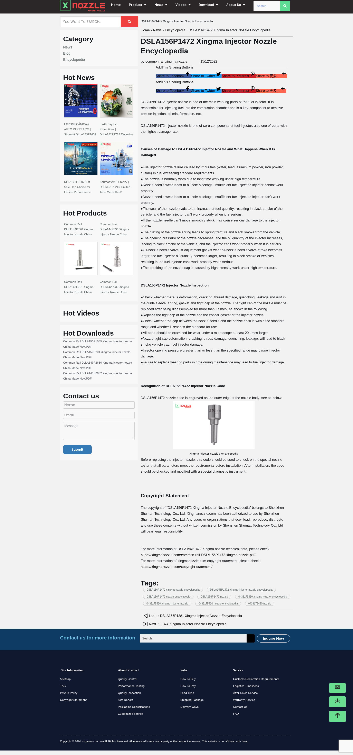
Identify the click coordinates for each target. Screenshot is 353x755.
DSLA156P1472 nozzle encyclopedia (168, 596)
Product (135, 5)
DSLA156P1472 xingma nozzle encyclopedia (173, 589)
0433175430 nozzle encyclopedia (218, 603)
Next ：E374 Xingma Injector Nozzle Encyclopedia (187, 624)
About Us (233, 5)
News (158, 5)
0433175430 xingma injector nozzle (167, 603)
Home (116, 5)
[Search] (285, 6)
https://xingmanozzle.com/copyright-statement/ (176, 567)
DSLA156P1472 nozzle (214, 596)
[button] (173, 76)
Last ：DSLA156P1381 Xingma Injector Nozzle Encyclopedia (195, 616)
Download (206, 5)
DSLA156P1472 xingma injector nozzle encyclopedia (241, 589)
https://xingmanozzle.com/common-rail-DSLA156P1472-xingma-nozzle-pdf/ (198, 555)
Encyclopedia (74, 59)
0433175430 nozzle (259, 603)
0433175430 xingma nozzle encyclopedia (262, 596)
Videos (181, 5)
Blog (66, 53)
